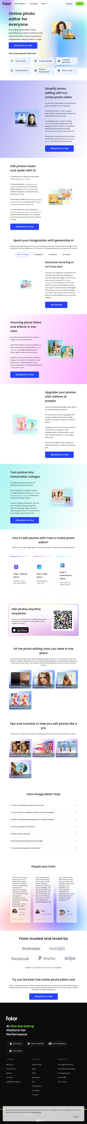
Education (36, 1077)
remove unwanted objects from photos (25, 212)
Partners (9, 1077)
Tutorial (35, 1095)
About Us (9, 1064)
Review (9, 1073)
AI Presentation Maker (66, 1069)
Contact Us (10, 1069)
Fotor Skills (62, 1077)
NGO (34, 1073)
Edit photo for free (23, 45)
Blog (33, 1069)
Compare (36, 1090)
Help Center (37, 1064)
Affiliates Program (13, 1082)
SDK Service (36, 1086)
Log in (79, 4)
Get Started (56, 304)
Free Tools (62, 1082)
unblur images (28, 189)
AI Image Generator (66, 1064)
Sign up (69, 4)
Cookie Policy (36, 1112)
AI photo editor (25, 179)
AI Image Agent (64, 1073)
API (33, 1082)
